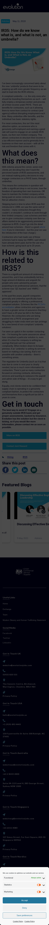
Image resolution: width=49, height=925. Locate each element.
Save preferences (24, 915)
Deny (24, 908)
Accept (24, 900)
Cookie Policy (18, 921)
